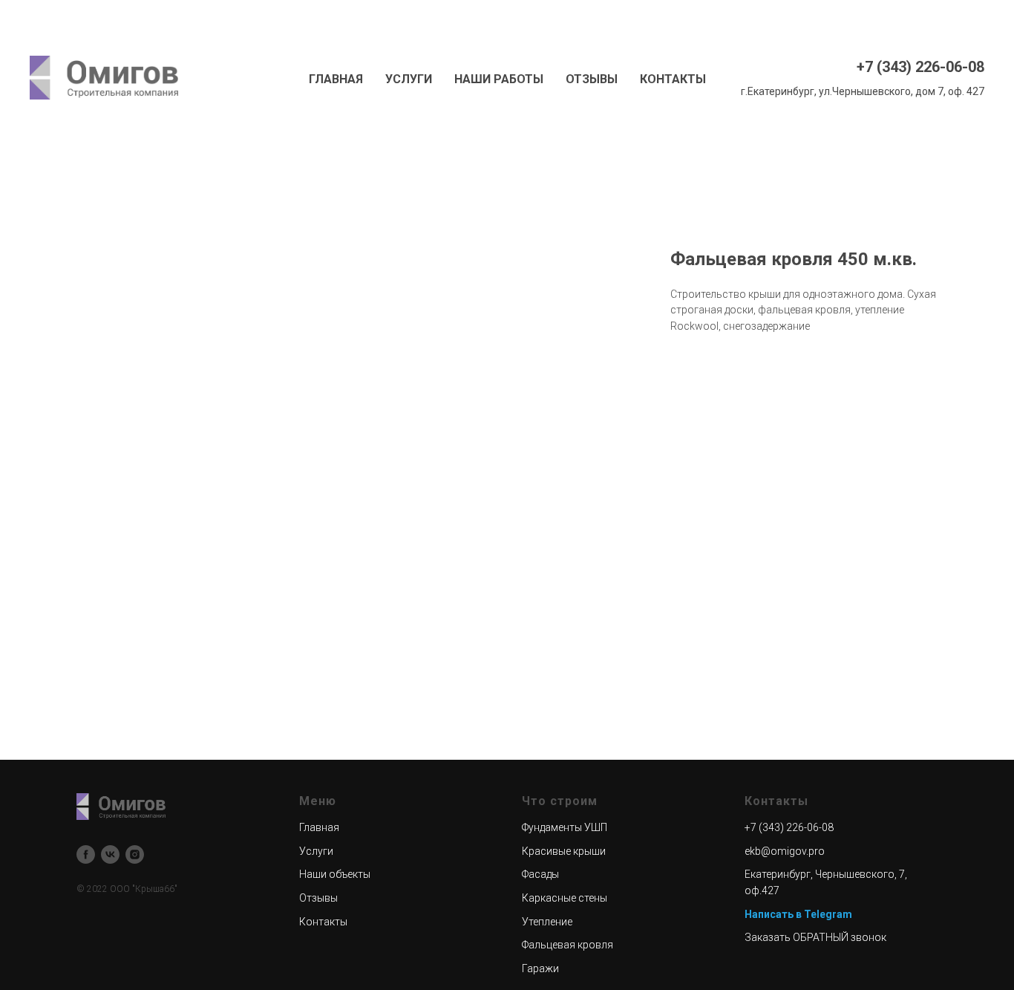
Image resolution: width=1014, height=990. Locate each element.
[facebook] (85, 854)
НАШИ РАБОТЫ (498, 79)
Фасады (540, 874)
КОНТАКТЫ (673, 79)
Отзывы (318, 898)
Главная (319, 827)
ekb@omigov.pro (785, 851)
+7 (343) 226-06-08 (920, 67)
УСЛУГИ (408, 79)
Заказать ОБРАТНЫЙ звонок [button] (815, 937)
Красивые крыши (564, 851)
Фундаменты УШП (564, 827)
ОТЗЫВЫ (592, 79)
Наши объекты (334, 874)
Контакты (323, 922)
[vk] (110, 854)
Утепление (547, 922)
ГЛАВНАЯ (336, 79)
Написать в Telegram (798, 914)
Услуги (316, 851)
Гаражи (540, 968)
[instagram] (134, 854)
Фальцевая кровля (567, 945)
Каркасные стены (564, 898)
